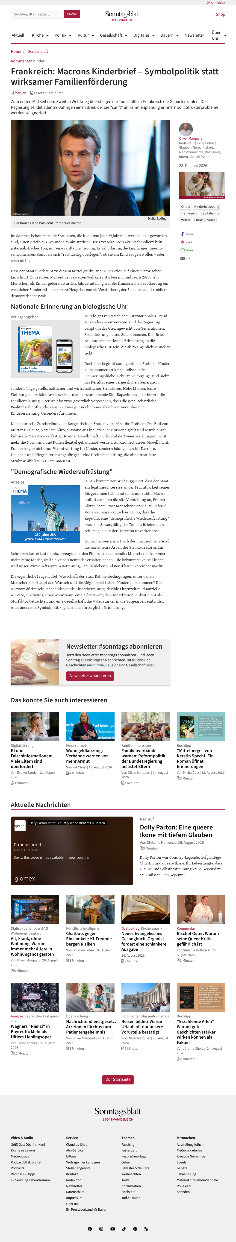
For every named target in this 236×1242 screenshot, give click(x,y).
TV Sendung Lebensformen (30, 1180)
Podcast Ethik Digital (26, 1162)
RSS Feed (184, 1186)
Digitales (141, 35)
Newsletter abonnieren (90, 676)
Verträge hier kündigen (83, 1162)
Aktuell (18, 35)
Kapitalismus (210, 213)
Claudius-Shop (76, 1144)
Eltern (198, 220)
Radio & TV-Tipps (23, 1174)
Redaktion (73, 1180)
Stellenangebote (78, 1168)
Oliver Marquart (190, 138)
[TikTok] (124, 1230)
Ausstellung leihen (190, 1144)
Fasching (127, 1144)
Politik (60, 35)
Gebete (182, 1168)
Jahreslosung (186, 1174)
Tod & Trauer (130, 1197)
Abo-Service (75, 1150)
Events (181, 1162)
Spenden (183, 1191)
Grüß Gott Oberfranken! (28, 1144)
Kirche (38, 35)
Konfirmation (131, 1186)
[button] (18, 93)
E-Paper (72, 1156)
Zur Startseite (118, 1079)
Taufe (125, 1180)
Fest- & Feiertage (134, 1156)
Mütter (185, 220)
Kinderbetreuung (206, 206)
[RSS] (146, 1230)
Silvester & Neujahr (135, 1168)
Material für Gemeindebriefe (197, 1180)
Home (16, 51)
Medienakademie (190, 1150)
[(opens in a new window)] (90, 1230)
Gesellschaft (111, 35)
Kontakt (72, 1174)
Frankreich (189, 213)
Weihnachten (131, 1174)
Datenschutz (75, 1191)
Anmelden (218, 2)
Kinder (185, 206)
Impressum (74, 1197)
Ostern (126, 1162)
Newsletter (194, 35)
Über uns (72, 1203)
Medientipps (20, 1156)
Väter (211, 220)
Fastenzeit (129, 1150)
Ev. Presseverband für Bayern (87, 1209)
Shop (220, 14)
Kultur (83, 35)
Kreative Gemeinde (191, 1156)
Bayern (167, 35)
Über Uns (216, 35)
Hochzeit (128, 1191)
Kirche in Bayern (23, 1150)
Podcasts (17, 1168)
